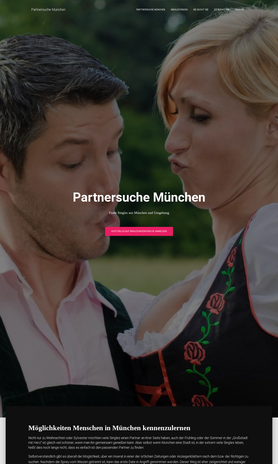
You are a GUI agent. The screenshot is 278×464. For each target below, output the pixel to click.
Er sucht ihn (221, 9)
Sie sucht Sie (200, 9)
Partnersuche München (150, 9)
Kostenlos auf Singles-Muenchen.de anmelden (139, 231)
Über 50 (239, 9)
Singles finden (179, 9)
